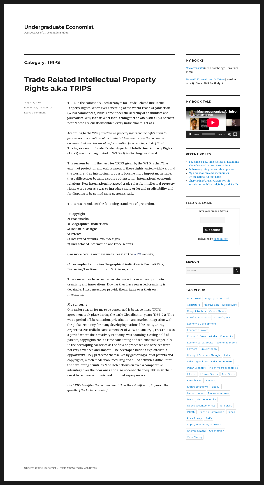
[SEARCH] (236, 270)
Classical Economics (198, 317)
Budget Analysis (196, 311)
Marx (190, 399)
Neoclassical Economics (201, 405)
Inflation (191, 374)
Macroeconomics (218, 393)
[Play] (190, 134)
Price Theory (194, 418)
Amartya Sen (211, 304)
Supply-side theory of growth (204, 424)
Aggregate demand (217, 298)
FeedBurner (221, 238)
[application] (213, 122)
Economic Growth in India (202, 336)
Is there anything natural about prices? (211, 169)
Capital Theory (217, 311)
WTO (49, 107)
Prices (231, 411)
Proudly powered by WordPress (78, 468)
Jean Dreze (228, 374)
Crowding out (222, 317)
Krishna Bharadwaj (198, 386)
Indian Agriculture (197, 361)
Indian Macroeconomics (223, 367)
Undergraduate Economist (59, 27)
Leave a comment (35, 112)
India (227, 355)
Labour (216, 386)
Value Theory (194, 437)
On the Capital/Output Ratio (205, 176)
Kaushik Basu (194, 380)
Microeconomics (206, 399)
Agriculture (193, 304)
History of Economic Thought (204, 355)
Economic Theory (226, 342)
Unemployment (196, 430)
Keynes (210, 380)
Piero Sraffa (225, 405)
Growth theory (208, 348)
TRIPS (41, 107)
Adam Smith (194, 298)
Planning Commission (211, 411)
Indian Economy (196, 367)
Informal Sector (209, 374)
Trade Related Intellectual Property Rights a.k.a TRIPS (90, 84)
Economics (30, 107)
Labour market (196, 393)
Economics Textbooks (200, 342)
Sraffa (208, 418)
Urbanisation (216, 430)
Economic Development (201, 323)
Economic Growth (197, 329)
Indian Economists (221, 361)
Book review (229, 304)
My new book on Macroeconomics (209, 173)
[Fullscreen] (235, 134)
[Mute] (229, 134)
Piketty (191, 411)
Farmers (192, 348)
